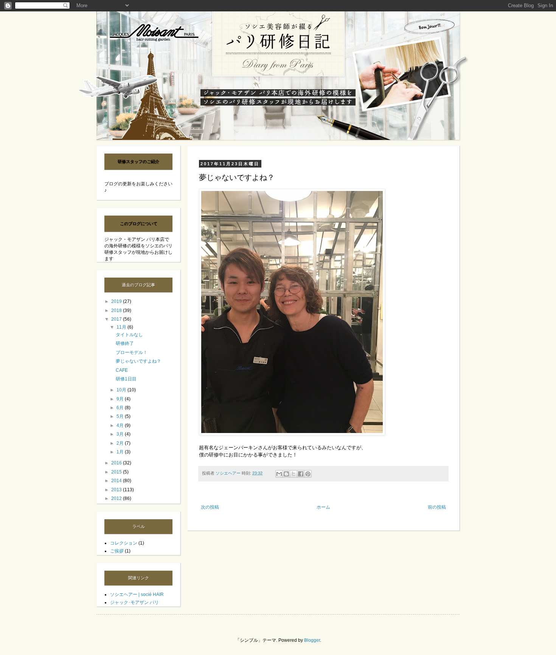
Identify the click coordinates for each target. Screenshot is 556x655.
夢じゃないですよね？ (138, 361)
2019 (117, 301)
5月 (120, 416)
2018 (117, 310)
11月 (121, 327)
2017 (117, 319)
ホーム (323, 507)
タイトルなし (129, 334)
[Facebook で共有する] (300, 474)
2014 (117, 480)
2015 (117, 472)
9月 (120, 399)
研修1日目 (126, 379)
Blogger (312, 640)
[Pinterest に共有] (308, 474)
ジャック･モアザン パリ (134, 602)
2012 (117, 498)
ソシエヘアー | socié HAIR (137, 594)
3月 (120, 434)
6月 (120, 407)
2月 (120, 443)
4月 (120, 425)
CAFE (122, 370)
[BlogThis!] (286, 474)
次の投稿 (210, 507)
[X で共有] (293, 474)
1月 (120, 452)
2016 (117, 463)
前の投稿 (437, 507)
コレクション (123, 543)
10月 (121, 390)
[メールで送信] (279, 474)
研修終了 (125, 343)
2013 (117, 489)
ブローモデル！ (132, 352)
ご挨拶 (117, 551)
